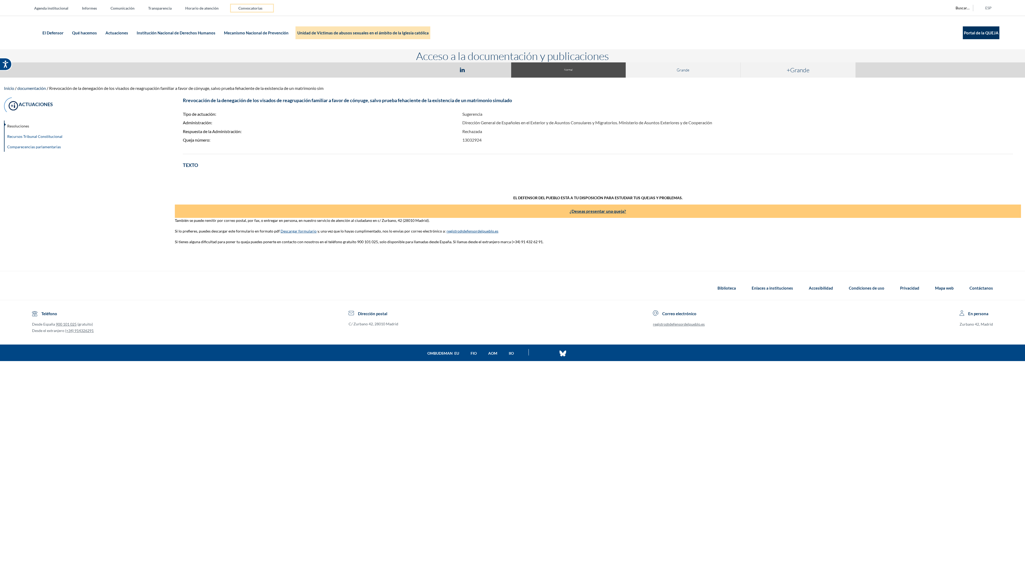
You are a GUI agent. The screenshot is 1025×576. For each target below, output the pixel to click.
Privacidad (909, 288)
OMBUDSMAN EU (443, 353)
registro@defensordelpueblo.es (472, 231)
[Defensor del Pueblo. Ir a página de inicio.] (31, 32)
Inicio (9, 88)
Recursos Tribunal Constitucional (34, 136)
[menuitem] (55, 7)
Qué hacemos (85, 32)
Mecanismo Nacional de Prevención (256, 32)
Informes (89, 8)
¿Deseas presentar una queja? (598, 211)
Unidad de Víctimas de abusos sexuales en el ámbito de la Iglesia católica (363, 32)
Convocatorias (250, 8)
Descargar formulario (299, 231)
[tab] (431, 70)
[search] (959, 8)
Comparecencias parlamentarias (34, 147)
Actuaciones (117, 32)
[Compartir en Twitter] (446, 69)
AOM (492, 353)
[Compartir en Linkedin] (462, 69)
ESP (988, 8)
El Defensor (53, 32)
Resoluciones (18, 126)
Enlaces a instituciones (772, 288)
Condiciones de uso (866, 288)
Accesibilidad (821, 288)
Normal (568, 69)
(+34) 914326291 (79, 330)
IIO (511, 353)
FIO (474, 353)
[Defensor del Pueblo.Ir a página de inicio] (37, 288)
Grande (683, 70)
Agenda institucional (51, 8)
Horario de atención (202, 8)
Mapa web (944, 288)
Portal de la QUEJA (981, 32)
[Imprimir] (494, 69)
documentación (31, 88)
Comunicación (123, 8)
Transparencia (160, 8)
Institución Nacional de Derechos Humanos (176, 32)
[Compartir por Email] (478, 69)
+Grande (798, 70)
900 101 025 (66, 324)
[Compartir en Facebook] (431, 69)
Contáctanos (981, 288)
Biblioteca (727, 288)
